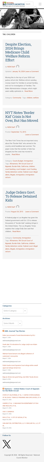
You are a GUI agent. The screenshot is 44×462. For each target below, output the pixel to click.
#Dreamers (14, 164)
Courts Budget (18, 161)
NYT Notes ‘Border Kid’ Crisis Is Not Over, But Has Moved (21, 116)
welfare (36, 98)
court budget (21, 169)
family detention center (13, 172)
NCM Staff (11, 67)
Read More (29, 91)
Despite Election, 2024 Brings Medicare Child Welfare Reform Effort (18, 52)
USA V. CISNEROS (8, 411)
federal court (28, 172)
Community (17, 98)
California (24, 166)
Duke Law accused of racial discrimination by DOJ (19, 335)
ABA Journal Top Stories (15, 331)
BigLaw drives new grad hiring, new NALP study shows (20, 377)
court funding (31, 169)
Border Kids (16, 166)
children (29, 98)
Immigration (28, 161)
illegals (12, 175)
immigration (20, 175)
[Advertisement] (19, 285)
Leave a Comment (32, 71)
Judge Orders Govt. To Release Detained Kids (21, 196)
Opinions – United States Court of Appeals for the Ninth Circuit (21, 390)
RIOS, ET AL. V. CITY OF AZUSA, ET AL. (15, 417)
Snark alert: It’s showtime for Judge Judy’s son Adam (20, 344)
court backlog (10, 169)
